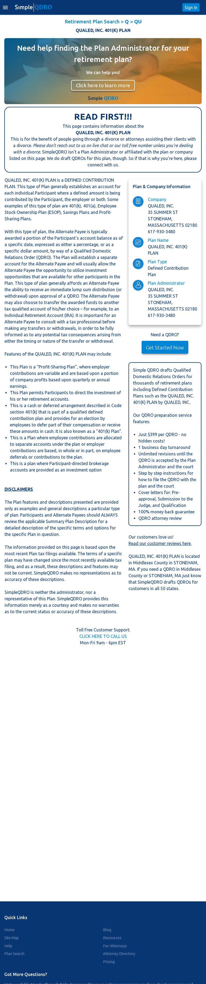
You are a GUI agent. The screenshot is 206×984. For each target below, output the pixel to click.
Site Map (11, 938)
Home (9, 930)
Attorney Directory (119, 954)
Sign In (191, 7)
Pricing (109, 962)
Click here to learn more (103, 85)
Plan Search (14, 954)
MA (131, 569)
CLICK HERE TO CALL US (103, 636)
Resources (112, 938)
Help (8, 946)
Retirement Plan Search (92, 21)
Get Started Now (165, 347)
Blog (107, 930)
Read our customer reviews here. (160, 543)
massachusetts (166, 225)
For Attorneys (115, 946)
